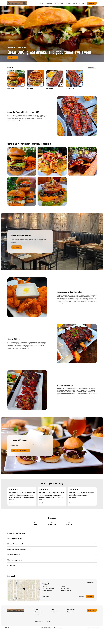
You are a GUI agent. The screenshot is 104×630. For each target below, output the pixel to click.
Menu (41, 3)
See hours (81, 596)
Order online (90, 596)
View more (11, 499)
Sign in (83, 3)
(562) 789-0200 (65, 589)
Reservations (48, 3)
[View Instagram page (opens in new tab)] (8, 628)
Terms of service (39, 621)
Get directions (89, 582)
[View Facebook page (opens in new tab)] (6, 628)
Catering (37, 614)
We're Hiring (76, 3)
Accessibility (48, 621)
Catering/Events (59, 3)
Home (36, 609)
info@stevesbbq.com (66, 590)
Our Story (68, 3)
